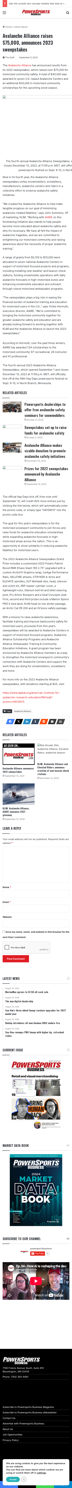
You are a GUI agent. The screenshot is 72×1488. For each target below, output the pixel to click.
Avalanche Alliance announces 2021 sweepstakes (18, 769)
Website (7, 917)
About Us (8, 1429)
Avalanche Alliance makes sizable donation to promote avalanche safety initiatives (45, 450)
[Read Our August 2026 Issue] (36, 1095)
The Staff (9, 57)
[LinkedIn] (26, 721)
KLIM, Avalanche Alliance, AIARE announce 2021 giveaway (16, 811)
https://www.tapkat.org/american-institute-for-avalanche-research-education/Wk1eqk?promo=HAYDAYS (31, 697)
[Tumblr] (34, 721)
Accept (13, 1479)
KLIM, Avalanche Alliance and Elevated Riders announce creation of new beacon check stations (53, 769)
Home (8, 26)
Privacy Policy (11, 1440)
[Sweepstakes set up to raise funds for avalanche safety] (12, 430)
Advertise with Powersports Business (23, 1423)
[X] (17, 721)
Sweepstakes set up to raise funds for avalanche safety (45, 430)
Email (7, 902)
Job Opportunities (12, 1434)
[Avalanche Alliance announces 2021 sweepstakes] (19, 754)
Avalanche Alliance (20, 65)
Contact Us (9, 1418)
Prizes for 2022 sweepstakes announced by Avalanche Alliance (46, 474)
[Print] (59, 721)
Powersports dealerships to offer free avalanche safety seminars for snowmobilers (45, 409)
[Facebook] (9, 721)
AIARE (48, 217)
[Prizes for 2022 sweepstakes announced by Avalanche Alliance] (12, 471)
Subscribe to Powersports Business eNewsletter (30, 1412)
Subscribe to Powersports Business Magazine (28, 1407)
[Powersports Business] (36, 12)
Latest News (21, 26)
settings (41, 1473)
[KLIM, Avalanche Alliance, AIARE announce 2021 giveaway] (19, 794)
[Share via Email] (51, 721)
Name (7, 887)
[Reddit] (42, 721)
